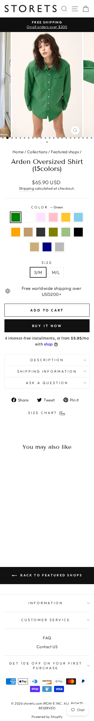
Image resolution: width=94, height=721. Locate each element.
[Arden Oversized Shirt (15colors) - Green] (8, 526)
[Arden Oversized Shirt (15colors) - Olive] (32, 531)
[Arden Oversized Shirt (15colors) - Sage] (8, 536)
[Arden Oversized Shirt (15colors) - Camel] (20, 531)
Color (47, 207)
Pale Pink (53, 217)
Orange (15, 232)
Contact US (47, 646)
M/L (56, 272)
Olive (53, 232)
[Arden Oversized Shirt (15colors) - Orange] (14, 531)
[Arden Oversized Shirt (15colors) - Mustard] (32, 526)
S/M (38, 272)
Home (18, 151)
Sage (66, 232)
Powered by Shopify (47, 716)
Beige (34, 247)
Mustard (66, 217)
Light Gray (59, 247)
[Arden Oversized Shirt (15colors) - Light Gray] (32, 536)
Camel (28, 232)
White (28, 217)
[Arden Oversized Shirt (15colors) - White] (14, 526)
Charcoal (41, 232)
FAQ (47, 637)
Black (78, 232)
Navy (47, 247)
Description (47, 360)
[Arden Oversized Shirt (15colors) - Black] (14, 536)
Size (47, 262)
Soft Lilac (41, 217)
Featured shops (65, 151)
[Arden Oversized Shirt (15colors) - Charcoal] (26, 531)
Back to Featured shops (51, 575)
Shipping (26, 188)
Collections (37, 151)
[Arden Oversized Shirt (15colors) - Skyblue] (8, 531)
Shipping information (47, 371)
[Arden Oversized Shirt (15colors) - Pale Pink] (26, 526)
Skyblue (78, 217)
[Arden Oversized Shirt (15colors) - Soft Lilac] (20, 526)
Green (15, 217)
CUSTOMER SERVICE (45, 620)
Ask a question (47, 383)
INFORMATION (45, 603)
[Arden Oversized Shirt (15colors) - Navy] (26, 536)
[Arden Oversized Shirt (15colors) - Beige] (20, 536)
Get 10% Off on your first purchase (45, 665)
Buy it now (47, 326)
